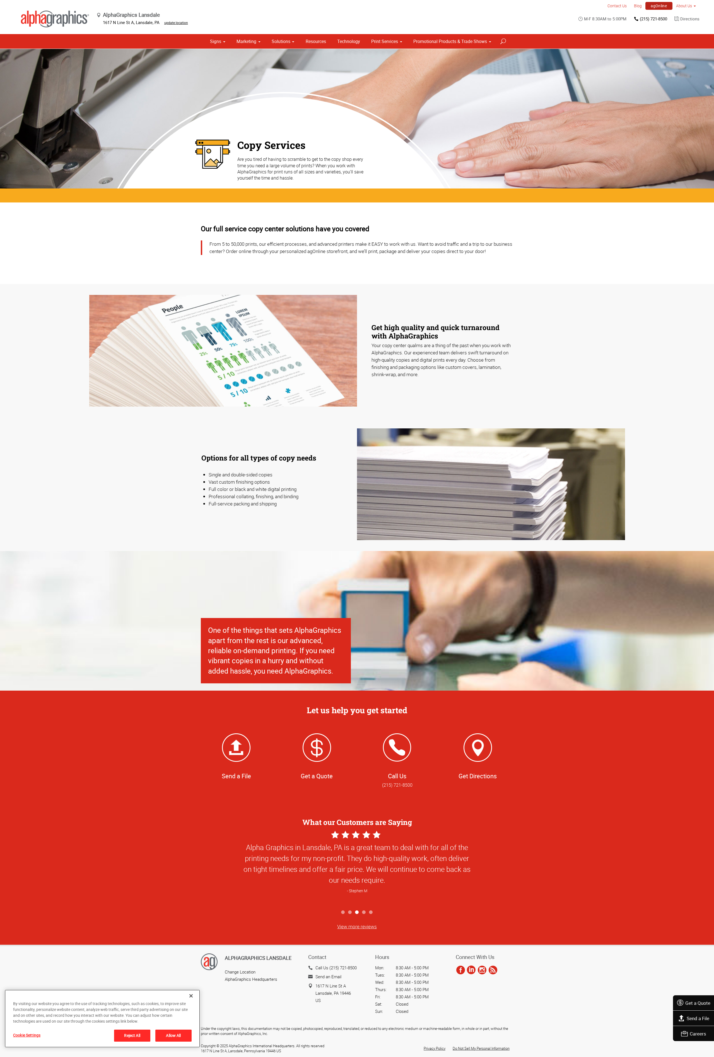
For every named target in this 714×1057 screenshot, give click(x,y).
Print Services (384, 41)
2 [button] (350, 912)
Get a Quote (697, 1003)
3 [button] (357, 912)
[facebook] (460, 970)
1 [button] (343, 912)
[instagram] (482, 970)
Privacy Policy (434, 1048)
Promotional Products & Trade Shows (450, 41)
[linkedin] (471, 970)
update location (176, 22)
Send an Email (328, 976)
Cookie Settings (26, 1035)
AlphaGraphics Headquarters (251, 979)
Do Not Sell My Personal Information (481, 1048)
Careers (698, 1033)
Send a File (698, 1018)
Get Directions (478, 776)
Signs (215, 41)
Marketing (246, 41)
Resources (316, 41)
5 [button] (371, 912)
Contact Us (617, 5)
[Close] (191, 996)
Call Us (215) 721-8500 (336, 967)
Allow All (173, 1035)
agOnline (659, 5)
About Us (684, 5)
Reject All (132, 1035)
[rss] (493, 970)
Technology (348, 41)
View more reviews (357, 926)
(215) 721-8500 (653, 19)
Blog (638, 5)
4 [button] (364, 912)
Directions (689, 19)
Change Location (240, 972)
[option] (357, 868)
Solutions (281, 41)
